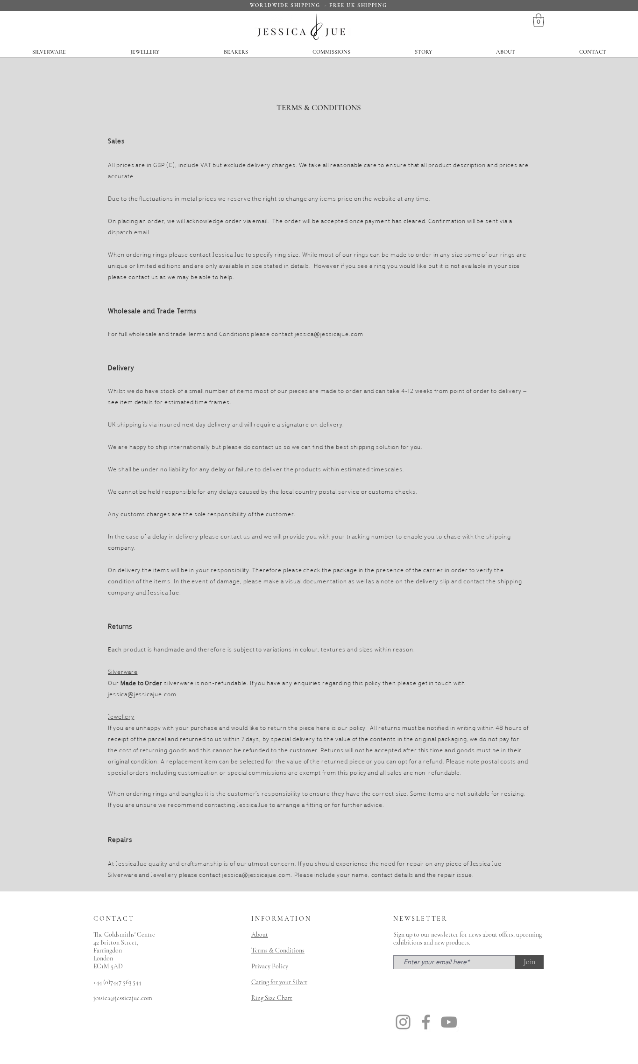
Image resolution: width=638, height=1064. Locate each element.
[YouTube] (449, 1022)
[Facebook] (426, 1022)
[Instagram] (403, 1022)
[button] (538, 20)
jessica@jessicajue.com (329, 333)
